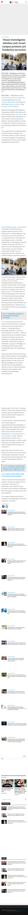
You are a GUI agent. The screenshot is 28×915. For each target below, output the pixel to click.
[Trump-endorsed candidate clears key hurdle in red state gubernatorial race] (4, 528)
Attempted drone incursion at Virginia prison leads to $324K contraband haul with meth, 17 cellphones (17, 595)
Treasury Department (8, 102)
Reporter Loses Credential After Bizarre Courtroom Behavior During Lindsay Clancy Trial (16, 676)
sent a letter (19, 114)
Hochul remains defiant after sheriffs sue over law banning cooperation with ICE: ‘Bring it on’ (16, 579)
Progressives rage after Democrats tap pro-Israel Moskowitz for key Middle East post (16, 612)
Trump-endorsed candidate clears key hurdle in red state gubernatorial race (15, 529)
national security (6, 106)
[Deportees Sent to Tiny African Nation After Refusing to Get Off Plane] (4, 627)
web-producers (22, 227)
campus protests (13, 104)
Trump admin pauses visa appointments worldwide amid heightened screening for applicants (16, 513)
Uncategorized (5, 37)
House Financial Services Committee (13, 98)
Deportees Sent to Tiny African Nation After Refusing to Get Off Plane (16, 628)
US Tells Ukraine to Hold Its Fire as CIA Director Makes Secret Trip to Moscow (16, 692)
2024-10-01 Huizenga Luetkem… (9, 227)
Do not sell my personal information (16, 911)
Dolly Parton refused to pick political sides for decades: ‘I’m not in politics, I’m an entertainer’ (17, 545)
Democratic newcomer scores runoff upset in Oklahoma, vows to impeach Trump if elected (15, 659)
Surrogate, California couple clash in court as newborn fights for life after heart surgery (16, 562)
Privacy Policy (20, 910)
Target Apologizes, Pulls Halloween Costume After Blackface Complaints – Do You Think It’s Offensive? (16, 708)
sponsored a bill (9, 291)
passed (22, 305)
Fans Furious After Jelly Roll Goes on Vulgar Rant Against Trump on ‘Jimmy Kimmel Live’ (17, 724)
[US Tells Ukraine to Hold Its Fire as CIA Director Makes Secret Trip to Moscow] (4, 691)
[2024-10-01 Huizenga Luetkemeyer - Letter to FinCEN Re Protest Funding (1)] (14, 199)
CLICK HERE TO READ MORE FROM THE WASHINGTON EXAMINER (12, 475)
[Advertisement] (14, 19)
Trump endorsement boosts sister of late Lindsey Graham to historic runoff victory (16, 643)
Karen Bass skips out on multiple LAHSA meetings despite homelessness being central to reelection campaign (16, 740)
